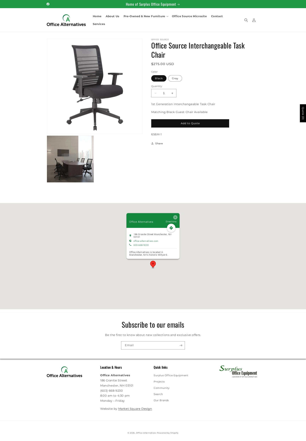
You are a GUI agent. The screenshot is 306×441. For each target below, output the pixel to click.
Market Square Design (135, 408)
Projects (159, 381)
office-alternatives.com (146, 241)
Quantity (156, 86)
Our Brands (161, 400)
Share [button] (159, 143)
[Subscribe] (181, 345)
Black (159, 78)
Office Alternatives (146, 433)
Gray (175, 78)
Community (161, 388)
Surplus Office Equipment (171, 375)
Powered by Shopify (168, 433)
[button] (145, 16)
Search (158, 394)
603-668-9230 (141, 245)
